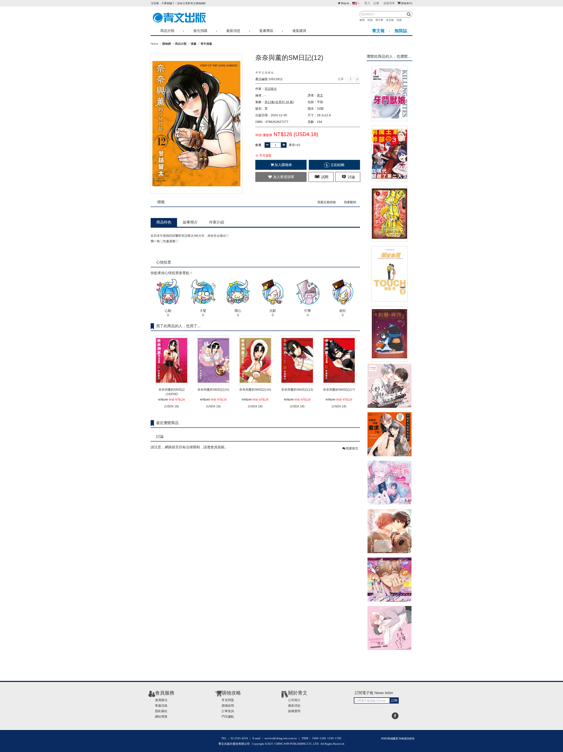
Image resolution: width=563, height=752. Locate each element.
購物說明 (228, 705)
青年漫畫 (206, 43)
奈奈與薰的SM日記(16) (255, 389)
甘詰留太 (271, 89)
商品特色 (163, 222)
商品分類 (167, 31)
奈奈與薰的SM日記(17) (339, 389)
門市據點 (228, 716)
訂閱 (394, 700)
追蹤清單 (389, 3)
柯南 (371, 20)
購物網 (166, 43)
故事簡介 (190, 222)
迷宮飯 (391, 20)
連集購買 (299, 31)
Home (154, 43)
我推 (400, 20)
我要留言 (352, 448)
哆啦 (363, 20)
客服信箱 (161, 705)
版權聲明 (294, 711)
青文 (320, 95)
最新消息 (233, 31)
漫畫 (193, 43)
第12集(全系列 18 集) (279, 102)
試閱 (324, 177)
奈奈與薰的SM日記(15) (213, 389)
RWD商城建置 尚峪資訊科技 (398, 738)
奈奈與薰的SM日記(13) (297, 389)
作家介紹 (216, 222)
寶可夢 (380, 20)
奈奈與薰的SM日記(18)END (172, 392)
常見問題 (228, 700)
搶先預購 (200, 31)
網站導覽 (161, 716)
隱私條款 (161, 711)
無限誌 (401, 30)
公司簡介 (294, 700)
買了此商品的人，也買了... (178, 326)
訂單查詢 (228, 711)
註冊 (376, 3)
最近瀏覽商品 (167, 423)
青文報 (378, 30)
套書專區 (266, 31)
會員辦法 (161, 700)
